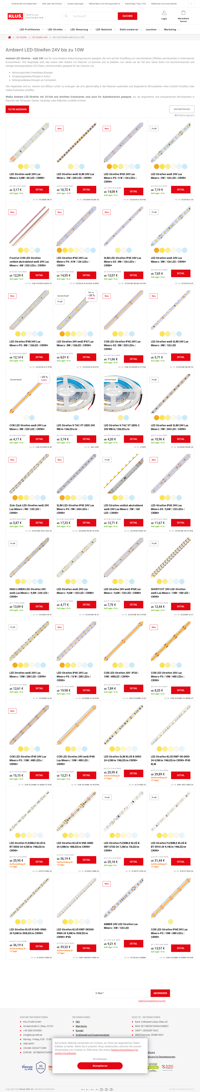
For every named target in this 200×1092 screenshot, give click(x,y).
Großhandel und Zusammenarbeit (92, 1035)
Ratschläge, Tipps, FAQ (135, 4)
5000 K (132, 166)
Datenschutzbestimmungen (152, 1001)
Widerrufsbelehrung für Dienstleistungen (155, 1057)
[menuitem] (32, 29)
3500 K (76, 250)
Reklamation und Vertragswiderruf (104, 4)
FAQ (78, 1022)
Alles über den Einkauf (52, 4)
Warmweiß (120, 417)
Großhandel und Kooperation (24, 4)
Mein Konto (81, 1026)
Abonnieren (160, 993)
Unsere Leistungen (75, 4)
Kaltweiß (76, 417)
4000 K (32, 166)
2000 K (109, 166)
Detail (39, 189)
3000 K (26, 166)
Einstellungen (100, 1059)
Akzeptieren (100, 1065)
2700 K (20, 166)
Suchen (127, 16)
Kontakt (79, 1030)
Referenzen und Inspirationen (164, 4)
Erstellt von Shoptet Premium (181, 1089)
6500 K (37, 166)
